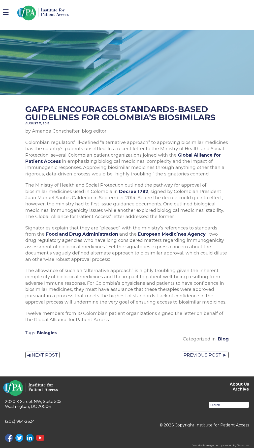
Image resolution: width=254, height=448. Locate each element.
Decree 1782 (133, 191)
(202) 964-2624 (20, 421)
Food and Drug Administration (82, 234)
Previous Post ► (205, 355)
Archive (241, 389)
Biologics (47, 332)
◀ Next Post (42, 355)
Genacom (243, 445)
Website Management (206, 445)
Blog (223, 339)
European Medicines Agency (172, 234)
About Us (239, 384)
